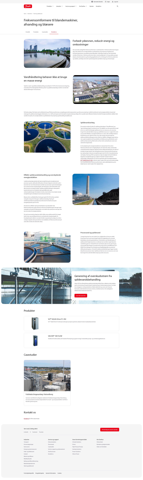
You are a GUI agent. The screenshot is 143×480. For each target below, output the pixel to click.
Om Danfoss (100, 439)
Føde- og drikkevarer (29, 451)
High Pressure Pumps (77, 446)
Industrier (30, 13)
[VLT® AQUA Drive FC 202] (35, 323)
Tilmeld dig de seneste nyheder (110, 429)
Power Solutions (76, 451)
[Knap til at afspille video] (77, 100)
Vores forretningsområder (79, 439)
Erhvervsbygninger (28, 444)
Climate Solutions (76, 442)
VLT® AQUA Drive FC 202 (86, 160)
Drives (74, 444)
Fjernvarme (26, 446)
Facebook (34, 432)
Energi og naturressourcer (30, 449)
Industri (26, 454)
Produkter (35, 32)
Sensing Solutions (76, 449)
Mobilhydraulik (28, 458)
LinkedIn (26, 432)
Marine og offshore (28, 456)
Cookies (60, 473)
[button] (107, 1)
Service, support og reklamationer (56, 449)
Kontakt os (54, 32)
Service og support (53, 439)
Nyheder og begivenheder (103, 444)
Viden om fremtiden (102, 446)
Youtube (41, 432)
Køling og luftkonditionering (31, 461)
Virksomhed (100, 442)
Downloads (51, 444)
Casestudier (45, 32)
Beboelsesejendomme (29, 463)
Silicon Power (75, 454)
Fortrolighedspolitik (29, 473)
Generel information (51, 473)
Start (25, 13)
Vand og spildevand (37, 13)
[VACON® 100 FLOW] (35, 340)
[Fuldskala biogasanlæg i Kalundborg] (47, 375)
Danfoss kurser (51, 451)
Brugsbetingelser (40, 473)
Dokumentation (52, 442)
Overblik (28, 32)
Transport (26, 442)
